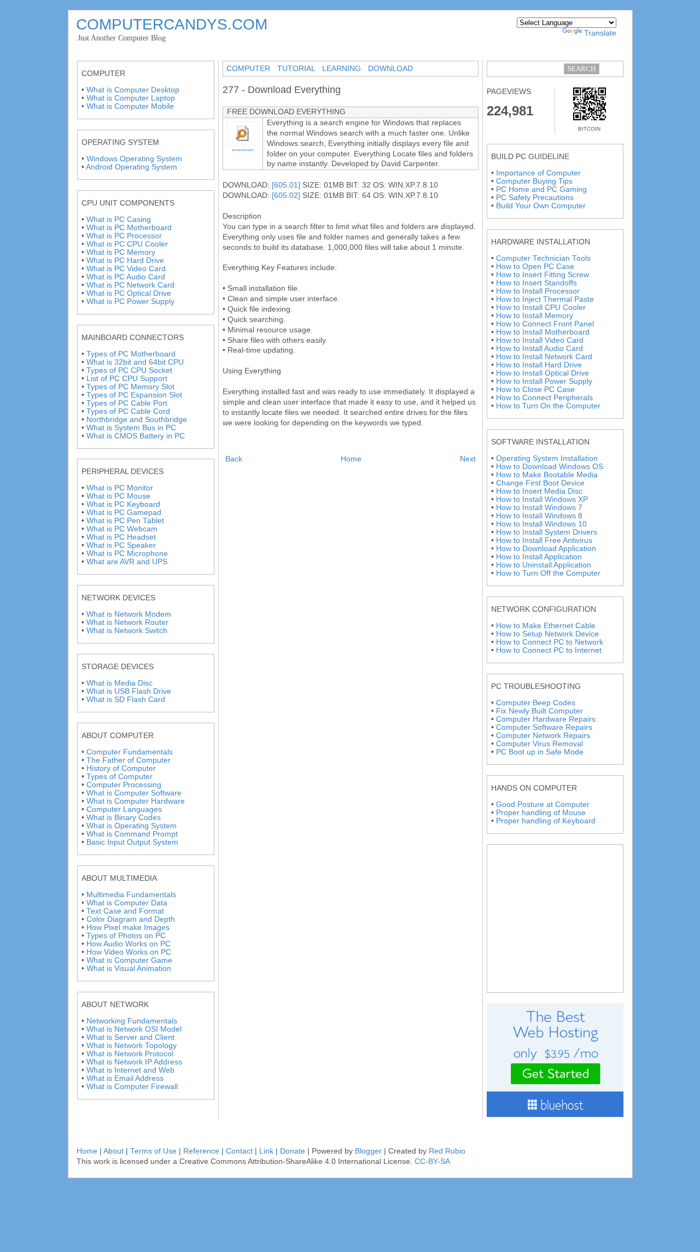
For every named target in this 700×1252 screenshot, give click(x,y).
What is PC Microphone (127, 553)
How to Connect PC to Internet (549, 650)
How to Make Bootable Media (547, 475)
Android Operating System (131, 167)
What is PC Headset (121, 537)
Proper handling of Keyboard (546, 821)
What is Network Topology (131, 1046)
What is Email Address (125, 1078)
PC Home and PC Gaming (541, 189)
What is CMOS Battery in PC (135, 436)
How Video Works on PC (128, 952)
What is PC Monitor (119, 488)
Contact (239, 1151)
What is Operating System (131, 826)
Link (266, 1151)
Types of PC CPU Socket (129, 370)
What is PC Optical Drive (128, 293)
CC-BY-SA (432, 1161)
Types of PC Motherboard (131, 354)
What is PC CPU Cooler (127, 244)
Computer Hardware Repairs (546, 719)
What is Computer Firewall (132, 1087)
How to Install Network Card (544, 357)
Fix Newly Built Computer (539, 711)
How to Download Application (546, 549)
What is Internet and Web (130, 1070)
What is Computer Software (134, 793)
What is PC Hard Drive (125, 260)
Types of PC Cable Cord (128, 411)
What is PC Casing (118, 219)
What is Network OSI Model (134, 1029)
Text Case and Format (125, 911)
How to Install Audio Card (539, 348)
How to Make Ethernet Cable (546, 626)
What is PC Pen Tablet (125, 521)
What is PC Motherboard (129, 228)
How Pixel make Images (128, 927)
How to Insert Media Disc (539, 491)
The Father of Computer (128, 760)
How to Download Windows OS (549, 467)
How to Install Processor (538, 291)
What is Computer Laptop (130, 98)
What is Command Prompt (132, 834)
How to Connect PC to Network (549, 642)
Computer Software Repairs (544, 727)
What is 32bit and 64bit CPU (135, 362)
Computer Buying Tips (534, 181)
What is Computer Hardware (135, 801)
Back (233, 459)
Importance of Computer (538, 173)
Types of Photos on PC (126, 936)
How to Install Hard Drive (539, 365)
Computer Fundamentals (129, 752)
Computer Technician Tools (543, 258)
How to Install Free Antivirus (544, 540)
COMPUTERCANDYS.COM (171, 24)
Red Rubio (447, 1151)
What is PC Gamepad (123, 512)
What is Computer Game (129, 960)
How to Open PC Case (535, 266)
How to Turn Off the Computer (548, 573)
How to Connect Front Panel (545, 324)
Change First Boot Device (540, 483)
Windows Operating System (134, 159)
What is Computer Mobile (130, 106)
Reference (201, 1151)
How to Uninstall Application (543, 565)
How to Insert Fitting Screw (542, 275)
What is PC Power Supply (130, 301)
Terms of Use (153, 1151)
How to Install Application (539, 557)
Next (468, 459)
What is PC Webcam (122, 529)
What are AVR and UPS (126, 562)
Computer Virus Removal (539, 744)
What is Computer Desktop (132, 90)
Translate (600, 33)
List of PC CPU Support (126, 379)
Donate (292, 1151)
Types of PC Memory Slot (130, 387)
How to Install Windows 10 (541, 524)
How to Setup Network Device (547, 634)
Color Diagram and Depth (130, 919)
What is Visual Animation (128, 968)
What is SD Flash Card (125, 699)
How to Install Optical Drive (542, 373)
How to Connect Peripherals (544, 398)
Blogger (368, 1151)
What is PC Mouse (118, 496)
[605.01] (286, 185)
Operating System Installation (547, 458)
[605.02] (286, 195)
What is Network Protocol (129, 1054)
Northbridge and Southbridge (136, 420)
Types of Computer (119, 777)
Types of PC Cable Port (126, 403)
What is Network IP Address (134, 1062)
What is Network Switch (126, 631)
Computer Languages (124, 809)
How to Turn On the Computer (548, 406)
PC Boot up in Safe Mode (540, 752)
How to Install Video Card (540, 340)
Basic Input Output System (132, 842)
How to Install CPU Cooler (541, 307)
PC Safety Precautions (535, 198)
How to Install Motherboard (543, 332)
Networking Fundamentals (131, 1021)
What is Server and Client (130, 1037)
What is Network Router (127, 622)
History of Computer (121, 768)
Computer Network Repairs (543, 736)
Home (351, 459)
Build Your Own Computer (541, 206)
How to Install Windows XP (542, 499)
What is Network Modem (128, 614)
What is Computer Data (126, 903)
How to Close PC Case (535, 389)
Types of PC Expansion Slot (134, 395)
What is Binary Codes (123, 818)
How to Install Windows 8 (539, 516)
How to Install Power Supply (544, 381)
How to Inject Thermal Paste (545, 299)
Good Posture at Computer (543, 804)
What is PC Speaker (121, 545)
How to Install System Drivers (546, 532)
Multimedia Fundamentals (131, 895)
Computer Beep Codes (535, 703)
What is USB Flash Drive (128, 691)
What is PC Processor (124, 236)
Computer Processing (123, 785)
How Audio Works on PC (128, 944)
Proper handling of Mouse (541, 813)
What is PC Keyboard (123, 504)
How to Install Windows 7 (539, 508)
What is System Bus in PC (131, 428)
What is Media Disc (119, 683)
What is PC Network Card (130, 285)
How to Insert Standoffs (536, 283)
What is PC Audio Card (125, 277)
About (114, 1151)
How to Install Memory (534, 316)
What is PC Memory (120, 252)
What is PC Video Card (126, 269)
